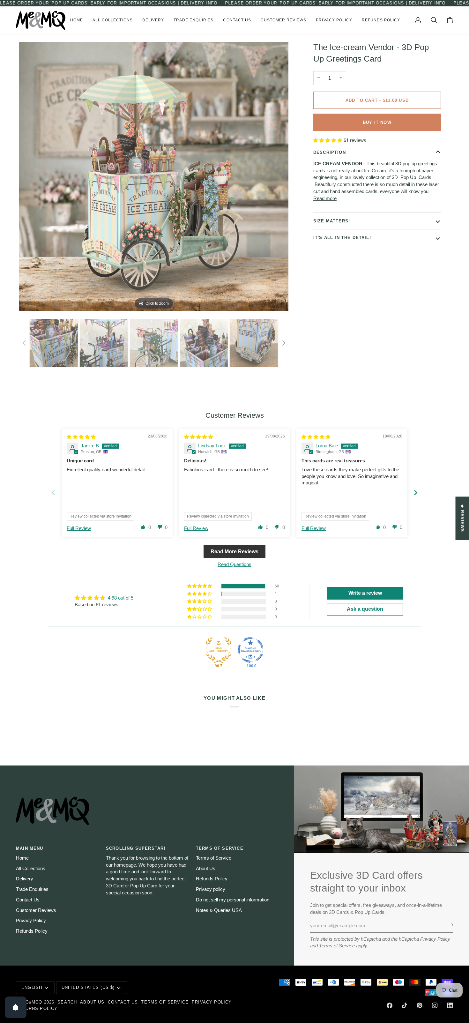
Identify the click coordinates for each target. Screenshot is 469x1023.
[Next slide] (282, 173)
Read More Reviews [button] (234, 551)
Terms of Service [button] (219, 848)
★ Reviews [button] (462, 518)
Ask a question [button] (365, 609)
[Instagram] (435, 1005)
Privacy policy (210, 889)
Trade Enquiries (32, 889)
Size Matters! (331, 220)
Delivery (24, 878)
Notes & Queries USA (219, 910)
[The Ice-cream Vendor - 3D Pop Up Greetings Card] (54, 343)
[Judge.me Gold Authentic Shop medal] (218, 650)
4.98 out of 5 (120, 598)
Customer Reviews (36, 910)
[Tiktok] (404, 1005)
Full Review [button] (79, 528)
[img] (81, 436)
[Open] (15, 1007)
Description (329, 152)
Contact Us (28, 899)
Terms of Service (337, 945)
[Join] (448, 925)
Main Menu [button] (29, 848)
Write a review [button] (365, 593)
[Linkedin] (450, 1005)
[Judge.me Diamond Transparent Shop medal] (250, 650)
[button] (113, 20)
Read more (325, 198)
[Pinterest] (419, 1005)
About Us (205, 868)
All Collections (30, 868)
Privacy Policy (435, 939)
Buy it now (377, 122)
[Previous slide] (25, 173)
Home (22, 858)
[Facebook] (389, 1005)
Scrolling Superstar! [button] (135, 848)
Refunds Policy (32, 931)
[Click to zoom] (153, 176)
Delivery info (199, 3)
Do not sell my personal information (232, 899)
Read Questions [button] (234, 564)
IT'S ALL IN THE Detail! (342, 237)
